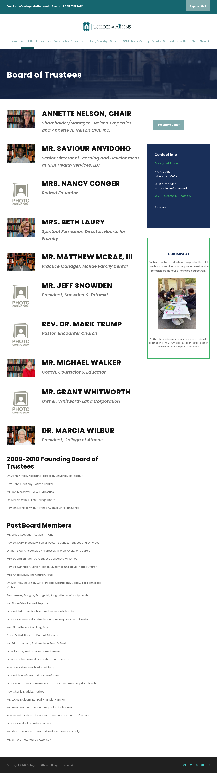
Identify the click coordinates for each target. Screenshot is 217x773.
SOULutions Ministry (135, 41)
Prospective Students (68, 41)
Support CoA (198, 6)
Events (156, 41)
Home (14, 41)
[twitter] (196, 765)
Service (115, 41)
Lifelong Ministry (97, 41)
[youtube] (202, 765)
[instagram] (209, 765)
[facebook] (184, 765)
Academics (43, 41)
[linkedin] (191, 765)
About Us (27, 41)
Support (168, 41)
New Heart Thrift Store (192, 41)
